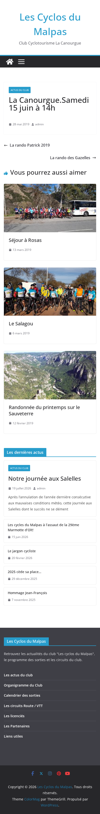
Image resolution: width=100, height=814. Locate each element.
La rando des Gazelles (70, 157)
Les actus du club (18, 675)
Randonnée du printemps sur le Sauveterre (44, 410)
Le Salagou (21, 323)
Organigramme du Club (23, 685)
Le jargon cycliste (22, 551)
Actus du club (20, 90)
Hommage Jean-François (27, 592)
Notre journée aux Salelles (44, 478)
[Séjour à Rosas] (50, 187)
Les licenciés (14, 716)
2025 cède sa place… (24, 571)
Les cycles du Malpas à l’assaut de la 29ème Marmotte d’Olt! (43, 527)
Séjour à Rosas (25, 240)
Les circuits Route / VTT (23, 705)
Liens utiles (13, 736)
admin (39, 124)
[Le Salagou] (50, 271)
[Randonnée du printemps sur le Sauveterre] (50, 354)
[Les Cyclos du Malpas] (10, 61)
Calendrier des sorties (22, 695)
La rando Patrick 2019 (30, 145)
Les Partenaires (17, 726)
